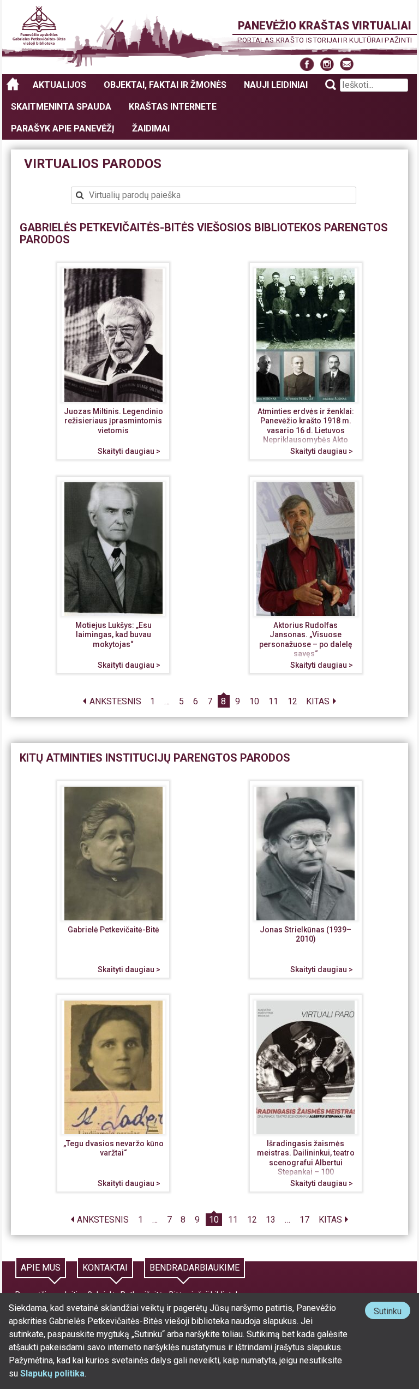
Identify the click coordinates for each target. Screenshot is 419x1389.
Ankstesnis (115, 701)
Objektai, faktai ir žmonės (165, 85)
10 (254, 701)
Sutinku (392, 1312)
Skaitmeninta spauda (61, 106)
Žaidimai (151, 128)
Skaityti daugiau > (129, 451)
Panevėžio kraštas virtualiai (324, 25)
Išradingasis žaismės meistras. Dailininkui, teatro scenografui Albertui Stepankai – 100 (306, 1158)
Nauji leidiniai (276, 85)
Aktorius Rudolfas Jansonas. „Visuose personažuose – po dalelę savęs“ (305, 639)
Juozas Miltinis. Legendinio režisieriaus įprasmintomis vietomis (113, 421)
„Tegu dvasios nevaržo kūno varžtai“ (113, 1148)
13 (271, 1219)
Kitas (318, 701)
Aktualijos (59, 85)
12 (292, 701)
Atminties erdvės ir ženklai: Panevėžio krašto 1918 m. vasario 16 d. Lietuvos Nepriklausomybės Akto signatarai (306, 430)
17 (304, 1219)
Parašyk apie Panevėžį (63, 128)
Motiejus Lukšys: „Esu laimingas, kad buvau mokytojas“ (113, 635)
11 (273, 701)
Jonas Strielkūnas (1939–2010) (305, 934)
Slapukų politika (52, 1373)
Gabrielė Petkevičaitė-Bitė (113, 929)
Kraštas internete (173, 106)
